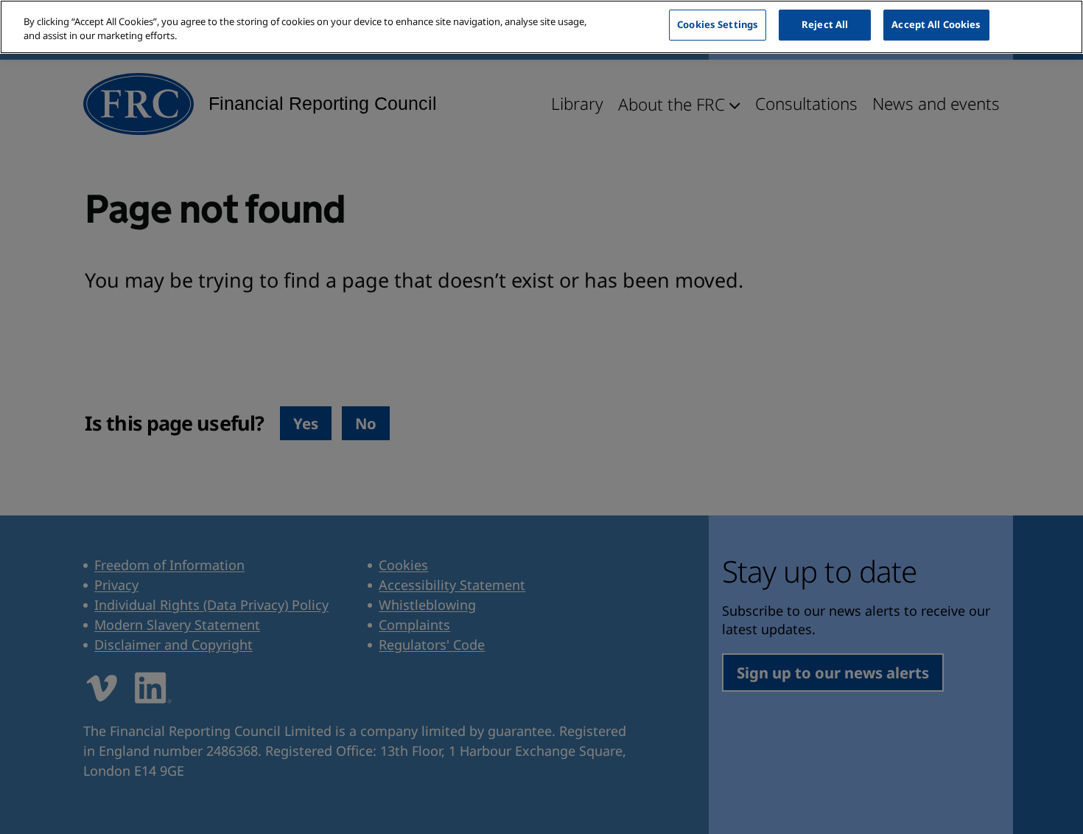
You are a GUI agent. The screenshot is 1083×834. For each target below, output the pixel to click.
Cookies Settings (717, 24)
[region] (541, 27)
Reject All (825, 24)
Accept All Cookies (936, 24)
